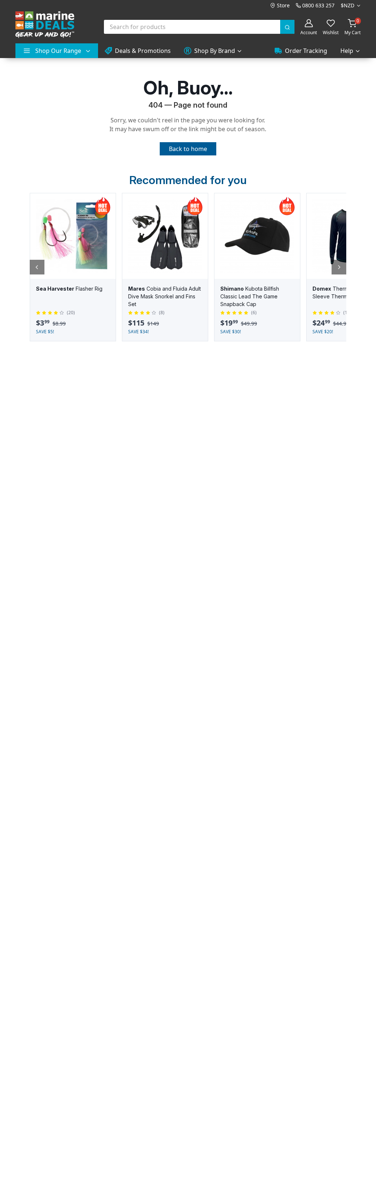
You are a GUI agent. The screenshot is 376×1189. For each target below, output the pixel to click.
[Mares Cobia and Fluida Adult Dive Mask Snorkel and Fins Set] (165, 236)
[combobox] (199, 27)
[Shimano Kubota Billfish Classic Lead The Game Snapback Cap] (257, 236)
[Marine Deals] (44, 25)
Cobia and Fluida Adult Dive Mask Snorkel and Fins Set (164, 296)
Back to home (188, 149)
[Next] (339, 267)
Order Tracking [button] (306, 51)
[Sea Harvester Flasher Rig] (73, 236)
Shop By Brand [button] (214, 51)
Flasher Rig (69, 288)
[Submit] (287, 27)
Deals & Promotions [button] (143, 51)
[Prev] (37, 267)
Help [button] (346, 51)
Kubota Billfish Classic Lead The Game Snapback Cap (249, 296)
